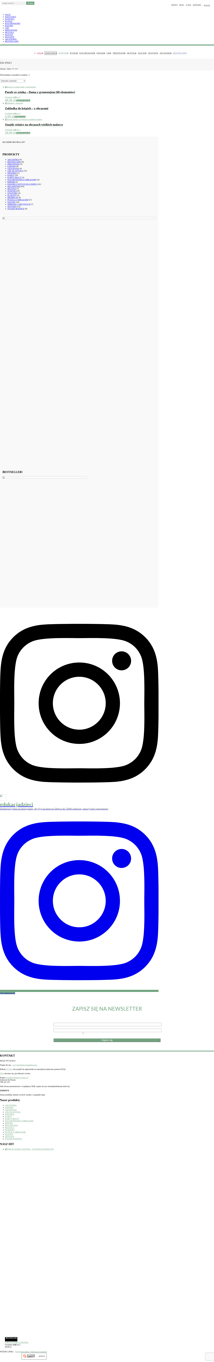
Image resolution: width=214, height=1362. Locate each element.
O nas (188, 5)
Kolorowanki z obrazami (21, 180)
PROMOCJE (12, 198)
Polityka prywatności (38, 1352)
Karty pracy (14, 177)
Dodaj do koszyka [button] (23, 101)
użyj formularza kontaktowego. (25, 1065)
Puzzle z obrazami (17, 200)
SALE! (8, 15)
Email (107, 1027)
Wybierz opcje (20, 117)
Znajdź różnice (15, 209)
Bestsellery (12, 41)
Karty (10, 175)
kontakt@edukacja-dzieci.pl (17, 1078)
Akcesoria (11, 39)
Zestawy (9, 37)
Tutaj (2, 1073)
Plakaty (12, 195)
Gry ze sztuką (15, 171)
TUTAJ (9, 1069)
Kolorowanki (12, 23)
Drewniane (11, 30)
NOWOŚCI (9, 19)
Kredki (11, 182)
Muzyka (9, 32)
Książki (9, 26)
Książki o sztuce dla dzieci (22, 184)
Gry (7, 28)
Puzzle (9, 21)
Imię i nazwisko (107, 1021)
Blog (181, 5)
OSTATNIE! (12, 193)
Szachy (9, 35)
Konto (174, 5)
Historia (12, 173)
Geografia (13, 168)
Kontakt (197, 5)
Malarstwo (13, 186)
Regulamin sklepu (22, 1352)
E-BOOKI (11, 166)
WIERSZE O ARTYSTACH (18, 204)
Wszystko (10, 17)
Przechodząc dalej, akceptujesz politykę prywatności (108, 1033)
